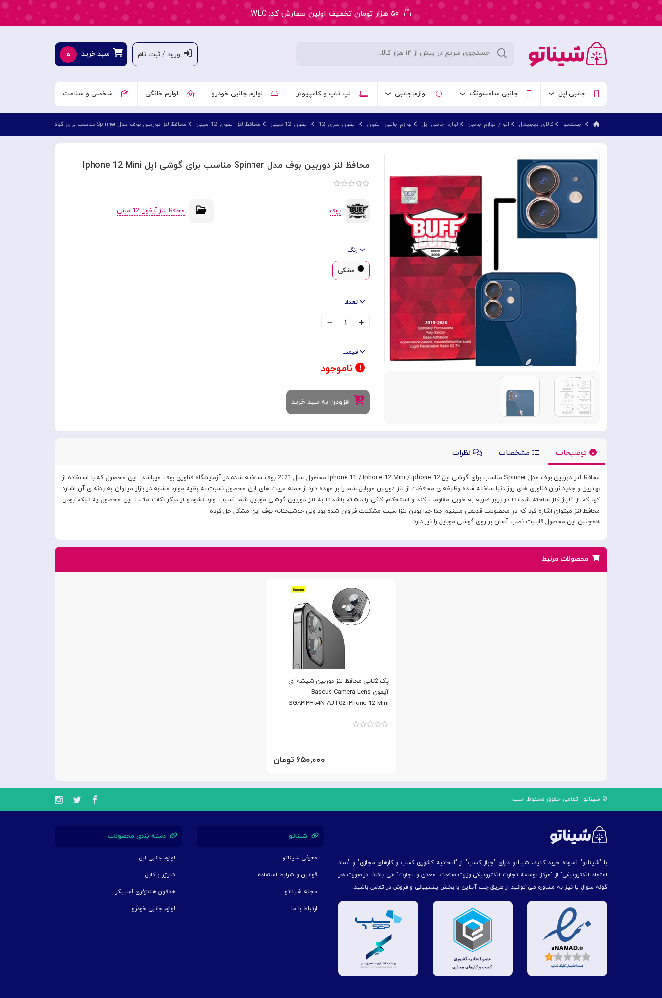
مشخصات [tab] (515, 453)
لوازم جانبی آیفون (389, 124)
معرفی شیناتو (300, 858)
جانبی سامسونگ (496, 93)
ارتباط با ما (304, 909)
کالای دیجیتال (536, 124)
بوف (335, 210)
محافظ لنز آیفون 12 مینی (228, 124)
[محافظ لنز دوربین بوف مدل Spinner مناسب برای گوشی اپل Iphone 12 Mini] (492, 258)
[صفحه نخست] (596, 124)
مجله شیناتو (301, 892)
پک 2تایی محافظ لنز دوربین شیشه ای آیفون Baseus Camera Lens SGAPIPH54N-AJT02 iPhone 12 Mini (338, 692)
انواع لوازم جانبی (488, 124)
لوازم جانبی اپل (440, 124)
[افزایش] (361, 323)
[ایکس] (77, 801)
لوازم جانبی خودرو (239, 93)
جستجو (572, 124)
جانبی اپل (573, 93)
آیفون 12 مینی (289, 124)
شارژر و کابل (160, 875)
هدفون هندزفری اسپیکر (145, 892)
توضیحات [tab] (572, 453)
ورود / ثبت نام (161, 54)
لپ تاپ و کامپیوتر (325, 93)
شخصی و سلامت (90, 93)
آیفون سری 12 (338, 124)
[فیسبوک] (94, 801)
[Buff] (358, 210)
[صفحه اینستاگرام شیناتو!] (58, 801)
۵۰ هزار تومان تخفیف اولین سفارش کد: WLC (327, 13)
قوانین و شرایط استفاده (287, 875)
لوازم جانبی (413, 93)
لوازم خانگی (163, 93)
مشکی (346, 270)
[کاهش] (330, 323)
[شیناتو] (568, 53)
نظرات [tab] (462, 453)
